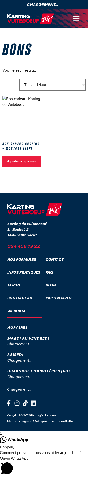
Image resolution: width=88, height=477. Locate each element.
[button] (76, 18)
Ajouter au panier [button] (21, 161)
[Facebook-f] (9, 403)
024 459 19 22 (23, 246)
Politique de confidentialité (53, 421)
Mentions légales (19, 421)
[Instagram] (17, 403)
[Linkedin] (33, 403)
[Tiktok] (25, 403)
